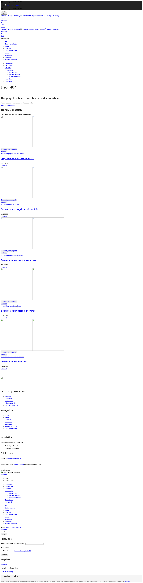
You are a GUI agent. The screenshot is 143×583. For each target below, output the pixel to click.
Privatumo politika (11, 405)
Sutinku (127, 581)
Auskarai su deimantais (14, 361)
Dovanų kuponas (11, 426)
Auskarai (20, 255)
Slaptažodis (5, 547)
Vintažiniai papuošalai (8, 154)
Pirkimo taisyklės (10, 403)
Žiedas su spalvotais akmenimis (18, 310)
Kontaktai (8, 399)
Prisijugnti (4, 554)
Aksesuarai (8, 424)
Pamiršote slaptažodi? (22, 551)
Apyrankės (21, 154)
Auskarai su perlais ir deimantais (18, 260)
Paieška (4, 13)
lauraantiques (19, 464)
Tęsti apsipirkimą (7, 572)
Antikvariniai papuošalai (9, 357)
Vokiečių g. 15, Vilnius (13, 5)
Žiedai (19, 204)
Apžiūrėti (4, 151)
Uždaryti (4, 475)
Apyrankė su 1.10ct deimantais (17, 158)
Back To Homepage (8, 105)
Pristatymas (9, 401)
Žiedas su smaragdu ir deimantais (19, 209)
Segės (7, 415)
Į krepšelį (4, 165)
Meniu (3, 27)
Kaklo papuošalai (11, 429)
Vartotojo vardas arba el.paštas (13, 543)
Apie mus (8, 396)
